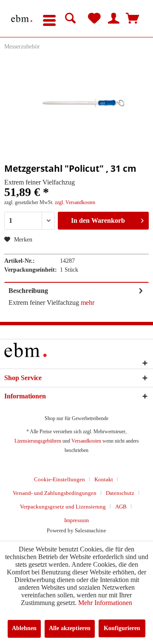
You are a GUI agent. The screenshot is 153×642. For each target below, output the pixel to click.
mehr (86, 302)
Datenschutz (120, 493)
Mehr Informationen (105, 602)
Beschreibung (28, 290)
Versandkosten (86, 441)
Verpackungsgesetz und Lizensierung (63, 506)
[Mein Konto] (113, 18)
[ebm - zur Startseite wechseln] (21, 18)
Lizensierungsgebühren (37, 441)
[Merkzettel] (94, 18)
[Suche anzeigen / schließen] (70, 18)
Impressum (76, 520)
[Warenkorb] (132, 18)
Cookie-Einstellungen (59, 479)
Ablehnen (24, 628)
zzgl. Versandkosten (75, 202)
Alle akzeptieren (70, 628)
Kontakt (103, 479)
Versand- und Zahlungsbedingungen (54, 493)
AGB (121, 506)
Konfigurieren (122, 628)
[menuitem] (49, 18)
